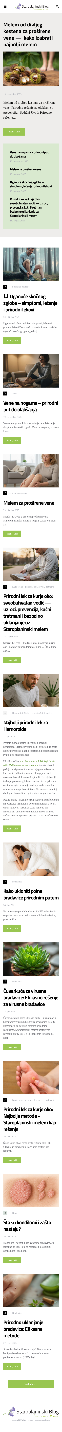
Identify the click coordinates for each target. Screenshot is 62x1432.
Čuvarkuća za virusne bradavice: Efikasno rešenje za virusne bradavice (30, 997)
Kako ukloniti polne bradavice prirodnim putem (31, 894)
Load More (29, 1384)
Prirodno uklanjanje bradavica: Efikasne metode (23, 1328)
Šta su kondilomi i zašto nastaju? (27, 1225)
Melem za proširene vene (25, 169)
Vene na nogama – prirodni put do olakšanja (29, 154)
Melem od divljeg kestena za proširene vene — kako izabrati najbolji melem (28, 34)
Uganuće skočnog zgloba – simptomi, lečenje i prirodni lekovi (31, 184)
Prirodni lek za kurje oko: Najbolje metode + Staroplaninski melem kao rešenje (29, 1119)
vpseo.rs (30, 1420)
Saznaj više (14, 131)
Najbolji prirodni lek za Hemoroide (25, 725)
